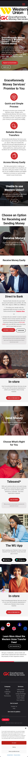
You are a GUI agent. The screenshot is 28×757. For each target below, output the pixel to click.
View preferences (14, 751)
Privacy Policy (17, 754)
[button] (25, 728)
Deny (14, 747)
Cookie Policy (10, 754)
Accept (14, 743)
